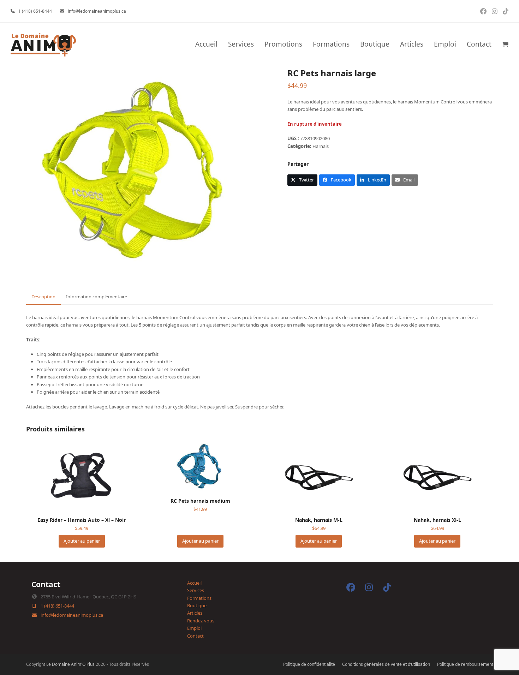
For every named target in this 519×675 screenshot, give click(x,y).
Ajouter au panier (82, 541)
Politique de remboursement (465, 664)
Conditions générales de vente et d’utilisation (386, 664)
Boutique (197, 605)
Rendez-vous (200, 620)
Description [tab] (43, 296)
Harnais (320, 146)
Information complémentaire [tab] (96, 296)
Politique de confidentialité (309, 664)
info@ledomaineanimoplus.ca (97, 11)
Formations (199, 598)
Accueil (194, 583)
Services (195, 590)
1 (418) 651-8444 (35, 11)
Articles (194, 613)
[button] (505, 45)
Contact (195, 636)
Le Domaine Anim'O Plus (70, 664)
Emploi (194, 628)
